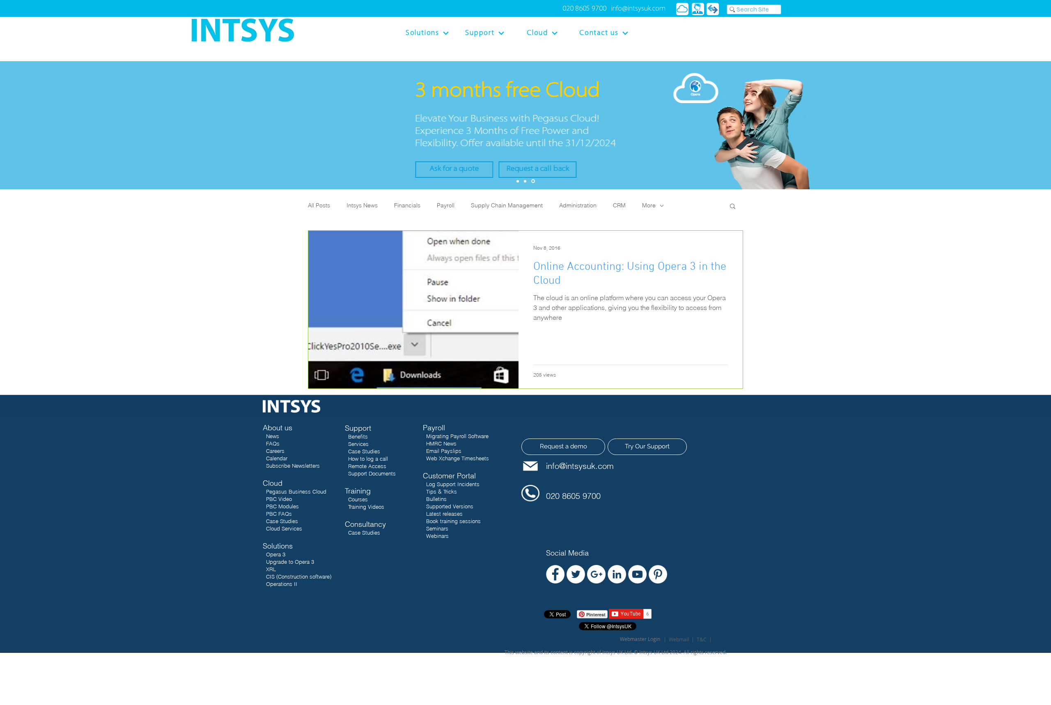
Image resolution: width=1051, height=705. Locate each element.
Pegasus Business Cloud (296, 491)
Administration (578, 205)
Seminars (436, 528)
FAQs (273, 443)
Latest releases (444, 513)
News (272, 436)
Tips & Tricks (441, 491)
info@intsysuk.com (638, 9)
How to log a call (368, 458)
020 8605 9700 (584, 9)
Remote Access (367, 466)
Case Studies (280, 521)
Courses (358, 499)
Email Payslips (443, 451)
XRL (270, 569)
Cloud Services (282, 528)
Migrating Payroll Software (457, 436)
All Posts (319, 205)
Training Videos (366, 506)
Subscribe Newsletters (293, 465)
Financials (407, 205)
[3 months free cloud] (533, 181)
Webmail (679, 639)
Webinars (437, 536)
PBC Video (279, 499)
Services (358, 444)
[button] (733, 206)
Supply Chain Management (507, 205)
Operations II (281, 584)
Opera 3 (275, 554)
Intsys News (362, 205)
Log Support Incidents (453, 484)
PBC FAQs (277, 513)
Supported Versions (449, 506)
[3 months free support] (525, 181)
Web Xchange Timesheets (457, 458)
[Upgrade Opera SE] (517, 181)
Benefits (358, 436)
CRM (619, 205)
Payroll (445, 205)
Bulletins (436, 499)
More (649, 205)
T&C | (704, 639)
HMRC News (441, 443)
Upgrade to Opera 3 (290, 561)
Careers (275, 451)
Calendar (276, 458)
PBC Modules (281, 506)
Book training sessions (453, 521)
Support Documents (372, 473)
